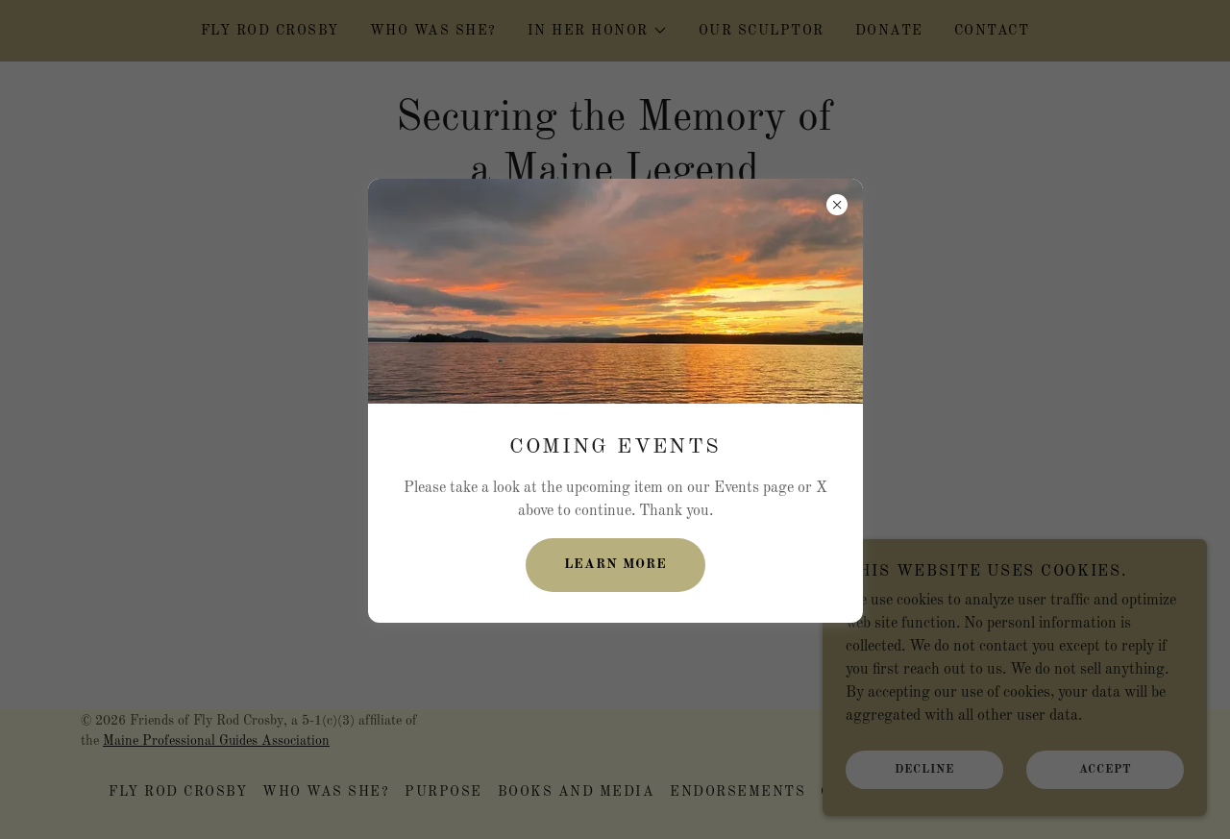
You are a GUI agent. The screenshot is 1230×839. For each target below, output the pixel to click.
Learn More (615, 564)
